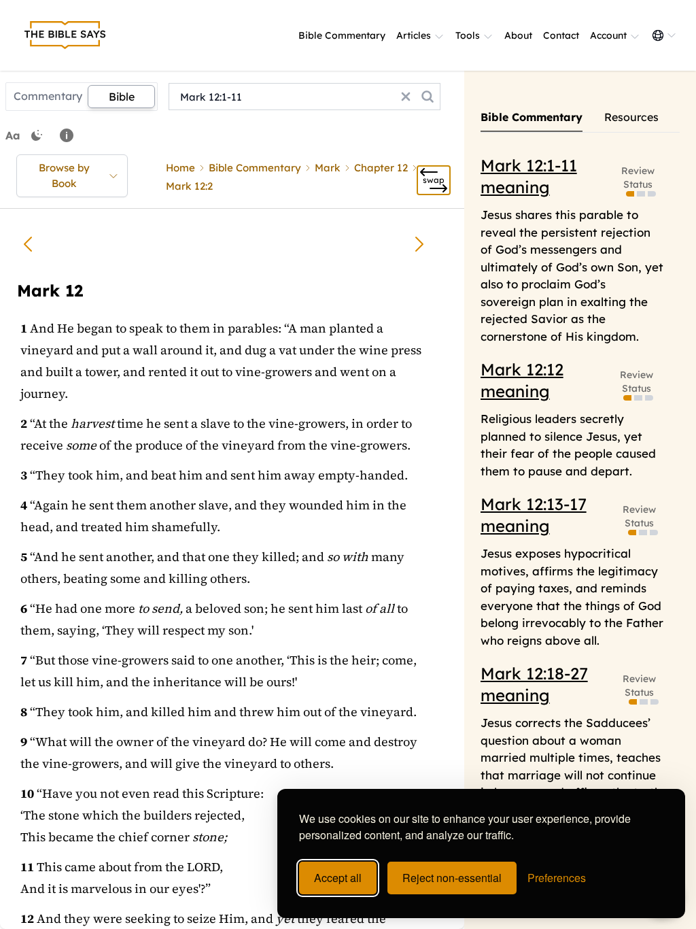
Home (180, 167)
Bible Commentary (341, 35)
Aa (12, 135)
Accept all (338, 877)
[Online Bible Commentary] (65, 35)
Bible (122, 96)
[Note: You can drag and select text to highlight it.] (66, 135)
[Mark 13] (419, 244)
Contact (561, 35)
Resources (631, 117)
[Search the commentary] (427, 96)
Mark (328, 167)
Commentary (48, 96)
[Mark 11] (28, 244)
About (518, 35)
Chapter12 (381, 167)
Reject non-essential (452, 877)
